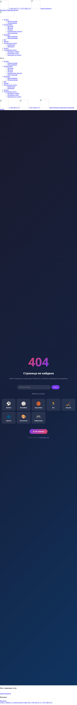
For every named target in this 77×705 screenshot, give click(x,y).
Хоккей (6, 41)
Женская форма (12, 36)
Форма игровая (12, 21)
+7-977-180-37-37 (25, 8)
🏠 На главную (38, 431)
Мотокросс (11, 46)
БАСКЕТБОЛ (8, 24)
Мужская (10, 26)
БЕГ (5, 40)
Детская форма (12, 23)
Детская (10, 30)
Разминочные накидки (15, 31)
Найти (55, 387)
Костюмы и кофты (13, 51)
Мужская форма (13, 38)
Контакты (3, 10)
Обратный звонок (12, 10)
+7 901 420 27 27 (14, 8)
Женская (10, 28)
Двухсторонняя (12, 33)
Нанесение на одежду (14, 55)
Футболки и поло (13, 53)
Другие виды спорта (10, 43)
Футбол (6, 19)
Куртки (6, 48)
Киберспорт (11, 45)
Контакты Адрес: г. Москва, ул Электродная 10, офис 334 (15, 701)
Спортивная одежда (10, 50)
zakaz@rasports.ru (46, 8)
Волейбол (7, 35)
